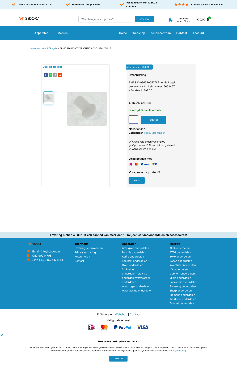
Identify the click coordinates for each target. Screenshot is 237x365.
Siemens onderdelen (182, 295)
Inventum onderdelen (183, 265)
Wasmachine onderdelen (137, 290)
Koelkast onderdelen (134, 261)
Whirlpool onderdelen (183, 299)
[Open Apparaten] (50, 33)
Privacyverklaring (85, 252)
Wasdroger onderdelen (136, 286)
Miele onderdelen (180, 278)
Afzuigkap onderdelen (135, 248)
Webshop (121, 314)
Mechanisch (42, 48)
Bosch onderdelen (181, 261)
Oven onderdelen (132, 265)
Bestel (154, 119)
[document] (118, 349)
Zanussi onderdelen (182, 303)
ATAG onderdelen (180, 252)
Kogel (53, 48)
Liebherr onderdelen (182, 273)
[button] (46, 75)
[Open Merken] (70, 33)
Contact (79, 261)
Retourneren (82, 256)
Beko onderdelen (180, 256)
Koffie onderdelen (133, 256)
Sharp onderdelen (181, 290)
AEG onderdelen (180, 248)
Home (32, 48)
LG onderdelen (179, 269)
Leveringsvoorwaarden (88, 248)
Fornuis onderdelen (134, 252)
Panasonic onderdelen (183, 282)
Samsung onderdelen (183, 286)
